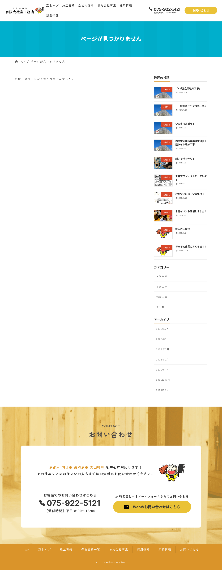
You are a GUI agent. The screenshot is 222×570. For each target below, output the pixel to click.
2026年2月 (162, 359)
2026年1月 (162, 370)
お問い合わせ (189, 549)
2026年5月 (162, 339)
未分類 (160, 307)
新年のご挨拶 (182, 229)
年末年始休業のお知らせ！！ (191, 246)
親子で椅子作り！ (185, 158)
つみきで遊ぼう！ (185, 123)
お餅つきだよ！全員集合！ (189, 193)
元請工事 (162, 296)
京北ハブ (44, 549)
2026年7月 (162, 329)
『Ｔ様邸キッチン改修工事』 (191, 106)
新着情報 (165, 549)
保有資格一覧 (90, 549)
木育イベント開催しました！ (191, 211)
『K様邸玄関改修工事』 (188, 88)
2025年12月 (163, 380)
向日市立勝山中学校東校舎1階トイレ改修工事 (190, 143)
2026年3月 (163, 349)
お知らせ (162, 276)
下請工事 (162, 286)
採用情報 (143, 549)
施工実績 (66, 549)
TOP (26, 549)
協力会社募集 (118, 549)
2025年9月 (162, 390)
